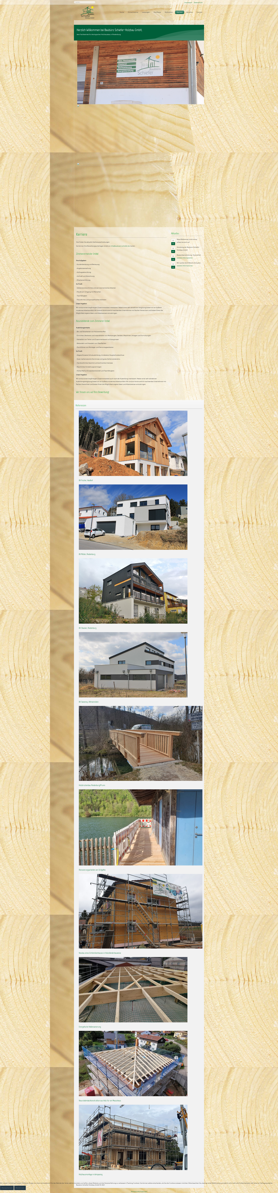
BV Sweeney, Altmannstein (88, 702)
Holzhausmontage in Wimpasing (90, 1174)
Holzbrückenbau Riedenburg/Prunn (92, 785)
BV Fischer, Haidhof (86, 480)
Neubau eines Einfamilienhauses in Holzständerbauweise (100, 953)
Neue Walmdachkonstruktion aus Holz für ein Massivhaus (100, 1101)
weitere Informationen (185, 258)
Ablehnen (20, 1188)
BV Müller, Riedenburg (87, 554)
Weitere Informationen (139, 1192)
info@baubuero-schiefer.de (120, 246)
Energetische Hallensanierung (90, 1027)
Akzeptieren (6, 1188)
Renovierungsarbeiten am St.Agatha (92, 870)
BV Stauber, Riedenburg (87, 628)
